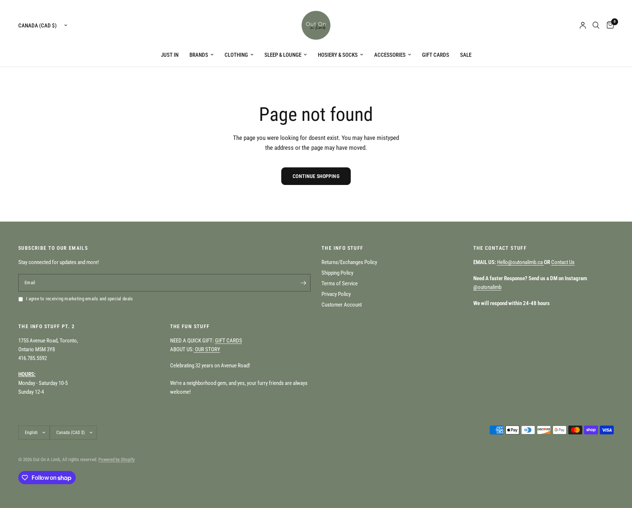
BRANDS (198, 55)
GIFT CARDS (435, 55)
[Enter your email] (303, 283)
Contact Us (563, 262)
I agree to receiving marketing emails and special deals (79, 298)
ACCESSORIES (390, 55)
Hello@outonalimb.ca (520, 262)
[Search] (596, 25)
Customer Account (341, 304)
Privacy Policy (336, 294)
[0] (608, 25)
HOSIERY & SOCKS (338, 55)
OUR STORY (207, 349)
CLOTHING (236, 55)
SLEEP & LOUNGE (282, 55)
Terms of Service (339, 283)
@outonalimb (487, 287)
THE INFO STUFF (342, 248)
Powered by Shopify (116, 459)
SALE (465, 55)
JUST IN (169, 55)
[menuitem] (169, 55)
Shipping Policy (337, 273)
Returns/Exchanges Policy (349, 262)
